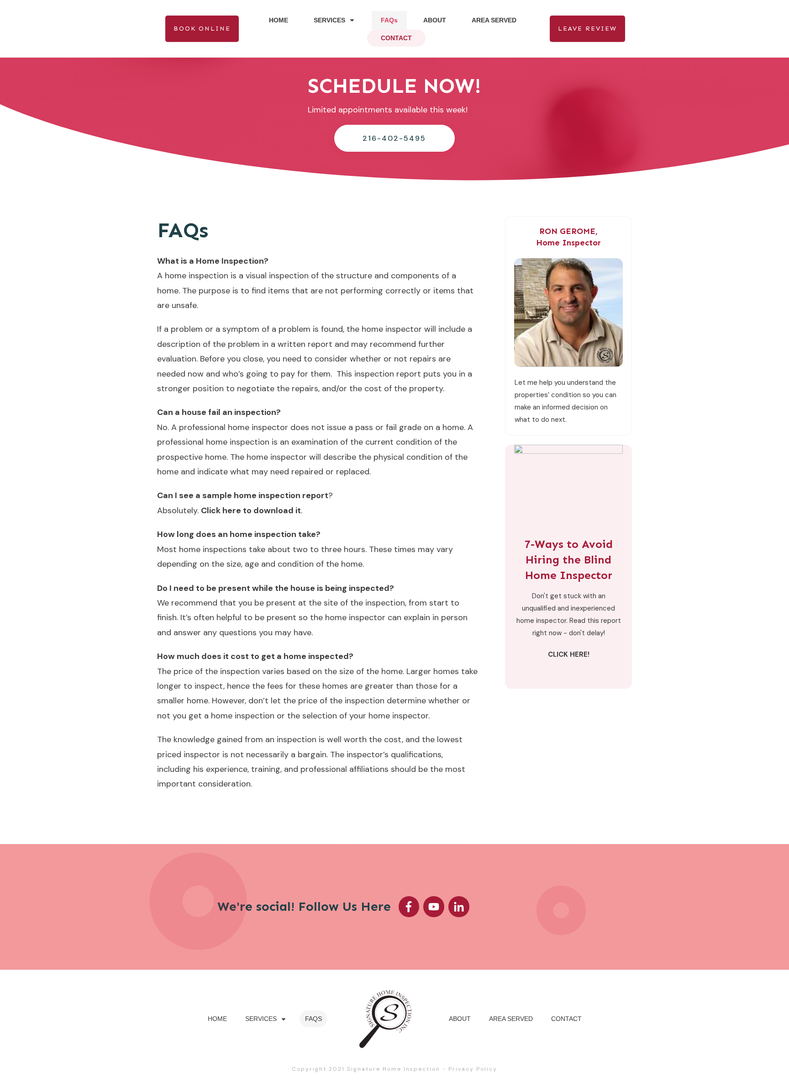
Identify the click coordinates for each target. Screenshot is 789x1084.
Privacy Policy (472, 1069)
